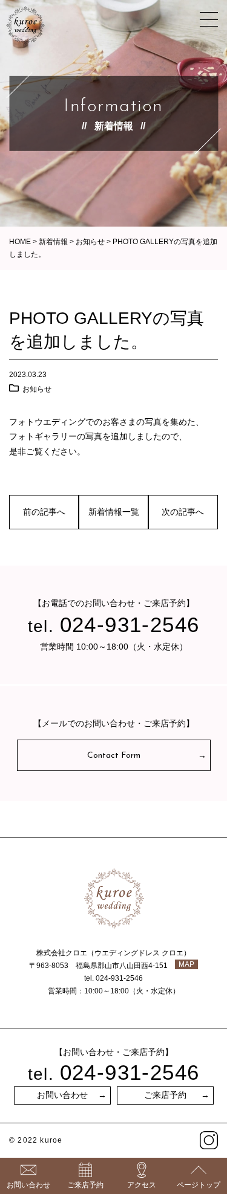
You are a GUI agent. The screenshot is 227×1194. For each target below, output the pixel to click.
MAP (186, 964)
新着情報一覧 (113, 512)
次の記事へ (183, 512)
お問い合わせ (62, 1095)
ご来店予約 (165, 1095)
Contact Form (113, 755)
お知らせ (36, 389)
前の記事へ (44, 512)
